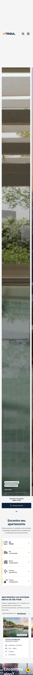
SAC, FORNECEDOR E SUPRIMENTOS (16, 657)
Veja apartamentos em (9, 613)
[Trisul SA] (9, 34)
